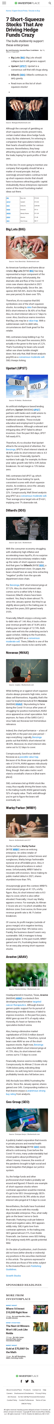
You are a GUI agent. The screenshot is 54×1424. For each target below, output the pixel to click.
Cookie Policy (12, 1400)
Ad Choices (12, 1397)
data (29, 307)
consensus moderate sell (31, 357)
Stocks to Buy (34, 11)
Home (8, 11)
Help (44, 1390)
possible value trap (29, 757)
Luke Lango (19, 1337)
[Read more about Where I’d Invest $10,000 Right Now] (40, 1309)
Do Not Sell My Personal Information (31, 1397)
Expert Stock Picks (19, 11)
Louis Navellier (19, 1316)
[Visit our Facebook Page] (21, 1381)
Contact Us (37, 1390)
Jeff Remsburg (19, 1356)
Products (27, 1390)
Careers (9, 1393)
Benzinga (10, 449)
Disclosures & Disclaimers (24, 1393)
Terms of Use (41, 1400)
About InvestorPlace (14, 1390)
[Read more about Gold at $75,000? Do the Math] (40, 1349)
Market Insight (11, 1305)
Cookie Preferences (26, 1400)
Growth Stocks (13, 1275)
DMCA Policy (26, 1404)
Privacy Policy (41, 1393)
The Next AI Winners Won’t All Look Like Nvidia (18, 1330)
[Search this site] (50, 2)
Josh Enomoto (13, 50)
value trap (33, 320)
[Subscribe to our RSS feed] (33, 1381)
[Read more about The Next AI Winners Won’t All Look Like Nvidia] (40, 1326)
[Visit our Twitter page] (27, 1381)
